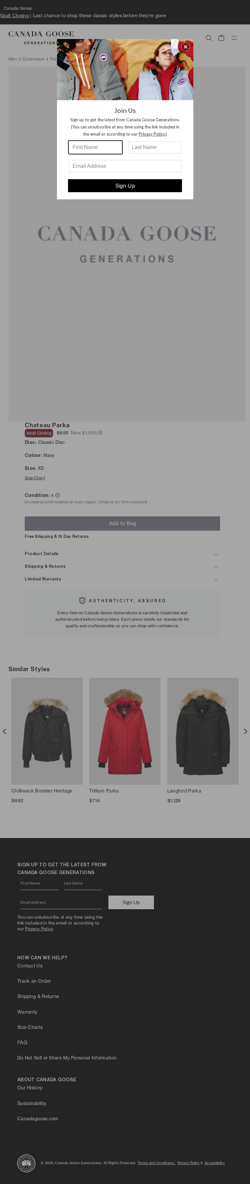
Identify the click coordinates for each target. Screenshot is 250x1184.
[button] (185, 47)
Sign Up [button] (125, 185)
